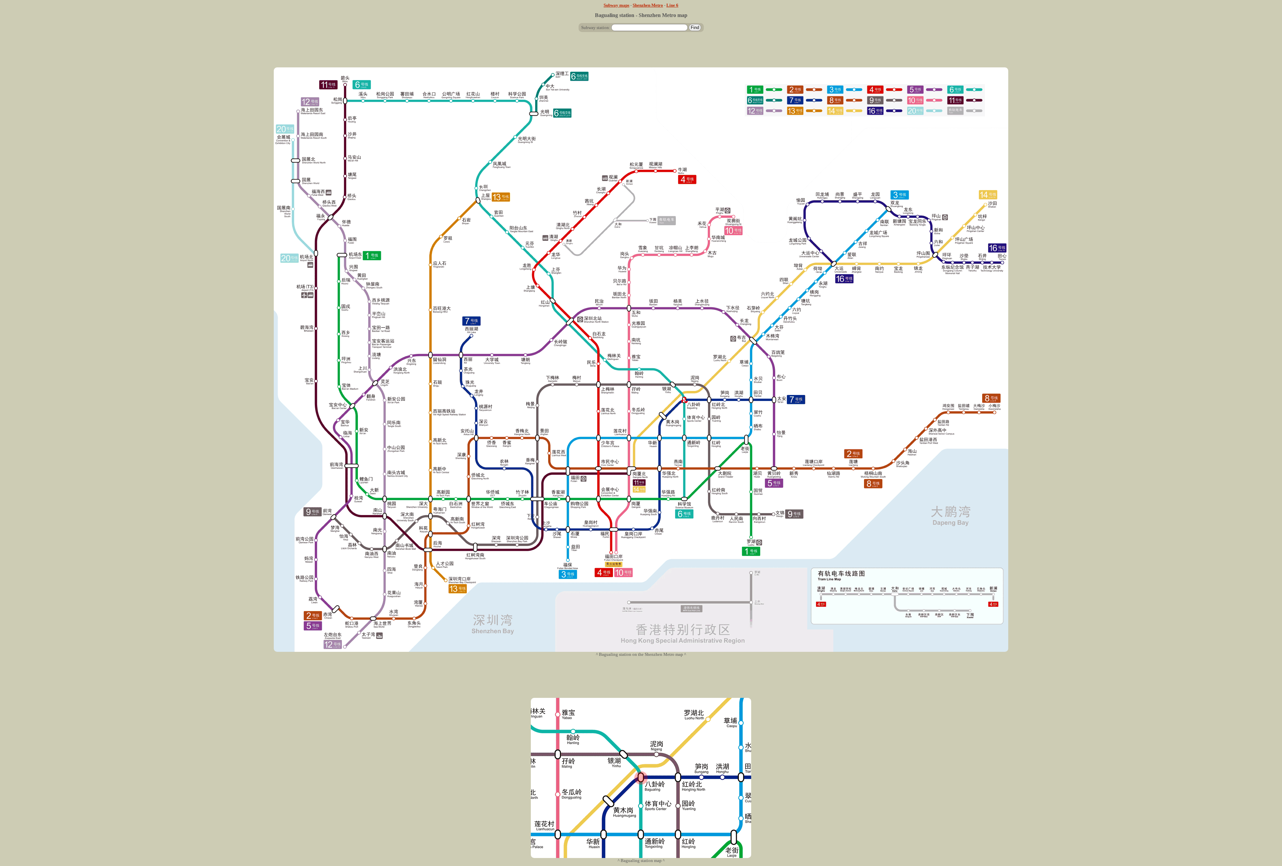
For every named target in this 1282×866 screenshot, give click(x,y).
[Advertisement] (641, 52)
